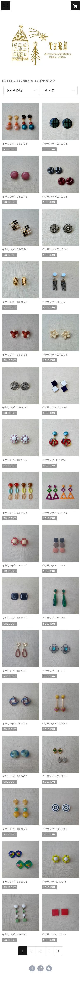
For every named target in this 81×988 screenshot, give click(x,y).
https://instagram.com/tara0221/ (40, 968)
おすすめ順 (14, 90)
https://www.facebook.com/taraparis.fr (32, 968)
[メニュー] (5, 5)
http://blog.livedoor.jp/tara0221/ (49, 968)
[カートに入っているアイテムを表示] (75, 5)
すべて (49, 90)
